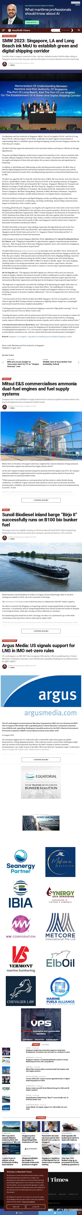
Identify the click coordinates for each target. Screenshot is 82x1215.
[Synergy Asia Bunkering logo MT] (60, 909)
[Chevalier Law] (21, 1005)
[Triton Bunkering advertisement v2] (50, 830)
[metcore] (60, 941)
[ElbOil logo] (60, 973)
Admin (12, 65)
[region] (26, 1190)
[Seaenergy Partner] (21, 876)
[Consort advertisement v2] (46, 798)
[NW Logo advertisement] (21, 941)
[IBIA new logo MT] (21, 909)
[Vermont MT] (21, 973)
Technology (51, 1194)
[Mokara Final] (60, 876)
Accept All (35, 1207)
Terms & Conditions (28, 1202)
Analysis (62, 1194)
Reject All (16, 1207)
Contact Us (73, 1194)
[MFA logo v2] (60, 1005)
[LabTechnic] (53, 1040)
